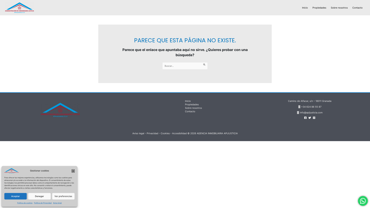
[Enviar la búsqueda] (204, 64)
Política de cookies (25, 203)
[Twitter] (309, 117)
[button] (73, 170)
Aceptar (15, 196)
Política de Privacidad (43, 203)
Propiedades (319, 7)
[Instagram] (314, 117)
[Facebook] (305, 117)
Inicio (305, 7)
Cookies (165, 133)
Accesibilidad (179, 133)
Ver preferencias (63, 196)
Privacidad (152, 133)
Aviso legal (57, 203)
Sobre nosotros (339, 7)
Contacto (357, 7)
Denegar (39, 196)
